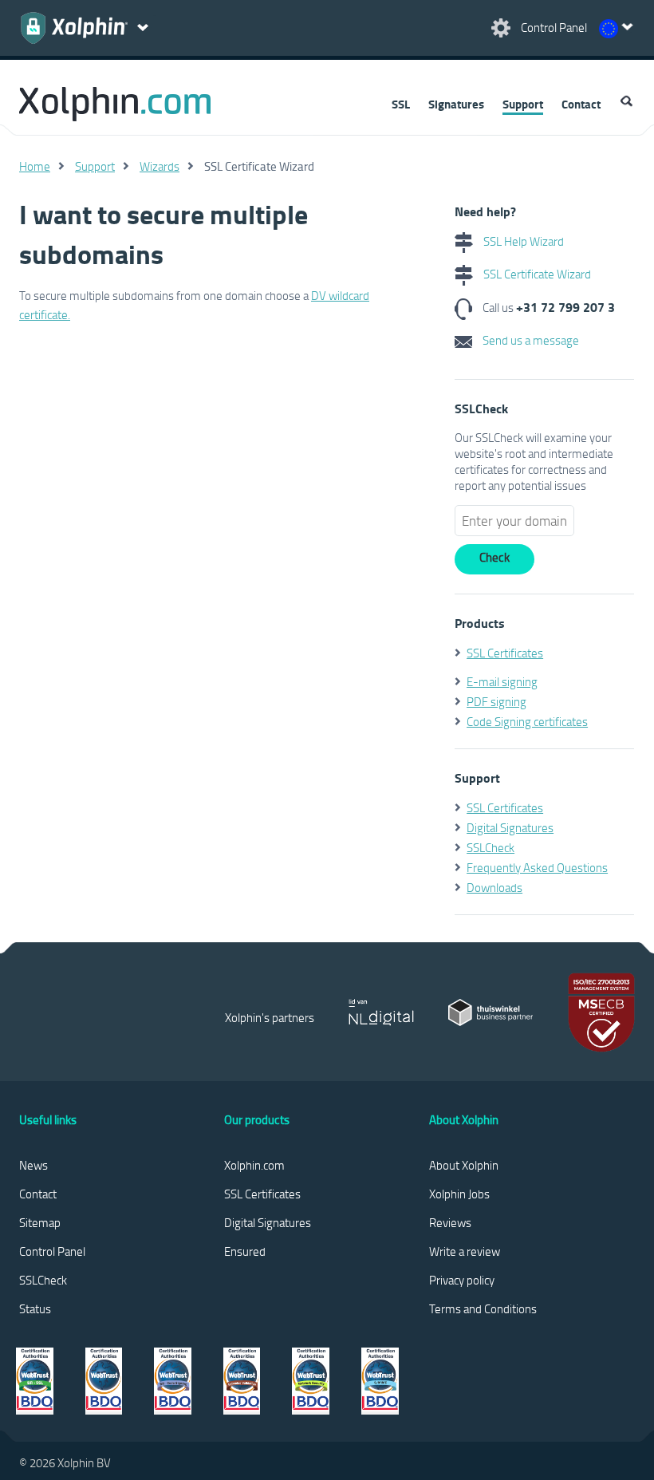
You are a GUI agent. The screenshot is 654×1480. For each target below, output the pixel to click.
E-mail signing (502, 681)
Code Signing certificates (527, 721)
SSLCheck (490, 847)
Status (35, 1308)
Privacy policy (461, 1280)
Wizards (159, 166)
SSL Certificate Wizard (536, 274)
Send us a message (529, 340)
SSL (401, 103)
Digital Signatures (510, 827)
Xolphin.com (254, 1165)
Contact (581, 103)
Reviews (450, 1222)
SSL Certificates (505, 653)
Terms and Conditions (483, 1308)
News (33, 1165)
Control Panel (52, 1251)
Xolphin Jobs (459, 1194)
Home (34, 166)
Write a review (464, 1251)
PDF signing (496, 701)
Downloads (494, 887)
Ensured (245, 1251)
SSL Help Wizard (522, 241)
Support (522, 103)
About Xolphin (463, 1165)
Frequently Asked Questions (537, 867)
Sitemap (40, 1222)
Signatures (456, 103)
